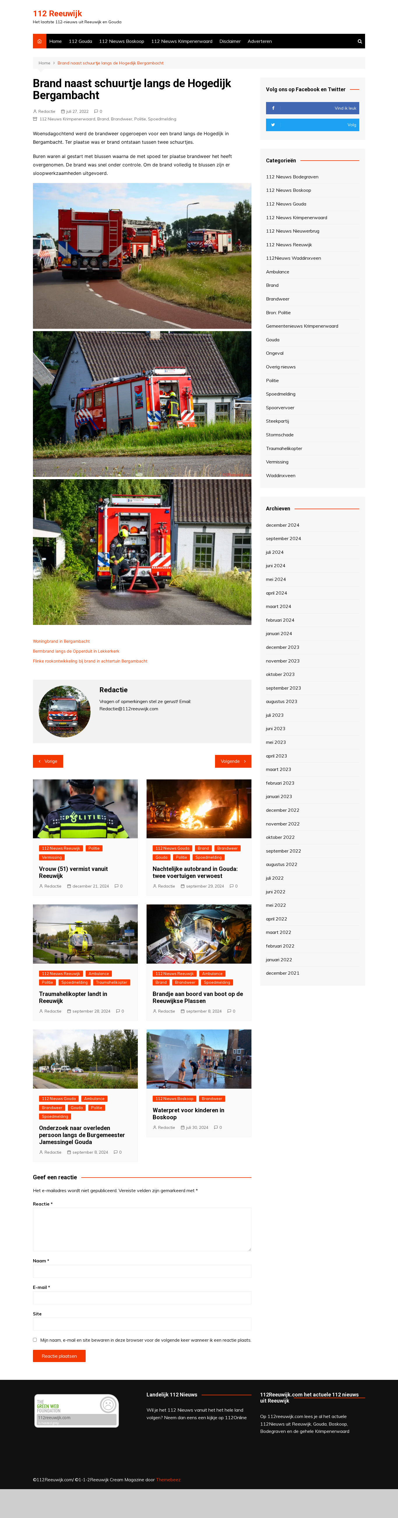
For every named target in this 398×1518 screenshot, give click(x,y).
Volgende (230, 761)
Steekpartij (277, 421)
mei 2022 (276, 905)
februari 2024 (280, 620)
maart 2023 (278, 769)
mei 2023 (276, 742)
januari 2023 (279, 796)
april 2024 (276, 593)
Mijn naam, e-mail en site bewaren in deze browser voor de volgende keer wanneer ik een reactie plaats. (145, 1340)
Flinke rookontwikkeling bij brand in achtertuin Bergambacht (90, 660)
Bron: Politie (278, 312)
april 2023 (276, 756)
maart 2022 (278, 932)
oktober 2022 (280, 837)
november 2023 (283, 661)
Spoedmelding (162, 119)
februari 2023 (280, 783)
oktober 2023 (280, 674)
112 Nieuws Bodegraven (292, 177)
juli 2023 (275, 715)
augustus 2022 (281, 864)
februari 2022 (280, 946)
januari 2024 (279, 633)
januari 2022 (279, 959)
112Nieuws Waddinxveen (293, 258)
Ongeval (274, 353)
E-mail (41, 1287)
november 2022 (283, 824)
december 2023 (283, 647)
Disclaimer (230, 41)
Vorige (51, 761)
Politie (140, 119)
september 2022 (283, 851)
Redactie (46, 111)
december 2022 (283, 810)
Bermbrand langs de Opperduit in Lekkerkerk (76, 651)
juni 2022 (276, 892)
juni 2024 (276, 565)
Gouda (162, 857)
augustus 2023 (281, 701)
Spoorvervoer (280, 407)
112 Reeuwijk (57, 13)
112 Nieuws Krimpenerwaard (181, 41)
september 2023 (283, 688)
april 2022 (276, 919)
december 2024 (283, 525)
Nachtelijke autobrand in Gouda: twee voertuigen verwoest (195, 872)
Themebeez (168, 1479)
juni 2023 (276, 728)
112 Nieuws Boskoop (121, 41)
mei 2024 (276, 579)
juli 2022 (275, 878)
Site (37, 1314)
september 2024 (283, 538)
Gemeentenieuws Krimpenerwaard (302, 326)
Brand (103, 119)
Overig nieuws (281, 367)
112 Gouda (80, 41)
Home (55, 41)
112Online (236, 1417)
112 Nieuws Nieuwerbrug (292, 231)
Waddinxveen (280, 475)
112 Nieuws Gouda (172, 848)
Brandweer (121, 119)
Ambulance (99, 973)
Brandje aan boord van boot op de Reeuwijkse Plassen (198, 997)
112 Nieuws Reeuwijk (61, 848)
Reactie (43, 1204)
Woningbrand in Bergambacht (61, 641)
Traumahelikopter (111, 982)
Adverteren (260, 41)
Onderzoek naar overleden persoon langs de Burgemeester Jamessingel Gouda (82, 1135)
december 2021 (283, 973)
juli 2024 (275, 552)
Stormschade (280, 435)
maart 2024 (278, 606)
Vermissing (52, 857)
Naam (41, 1261)
